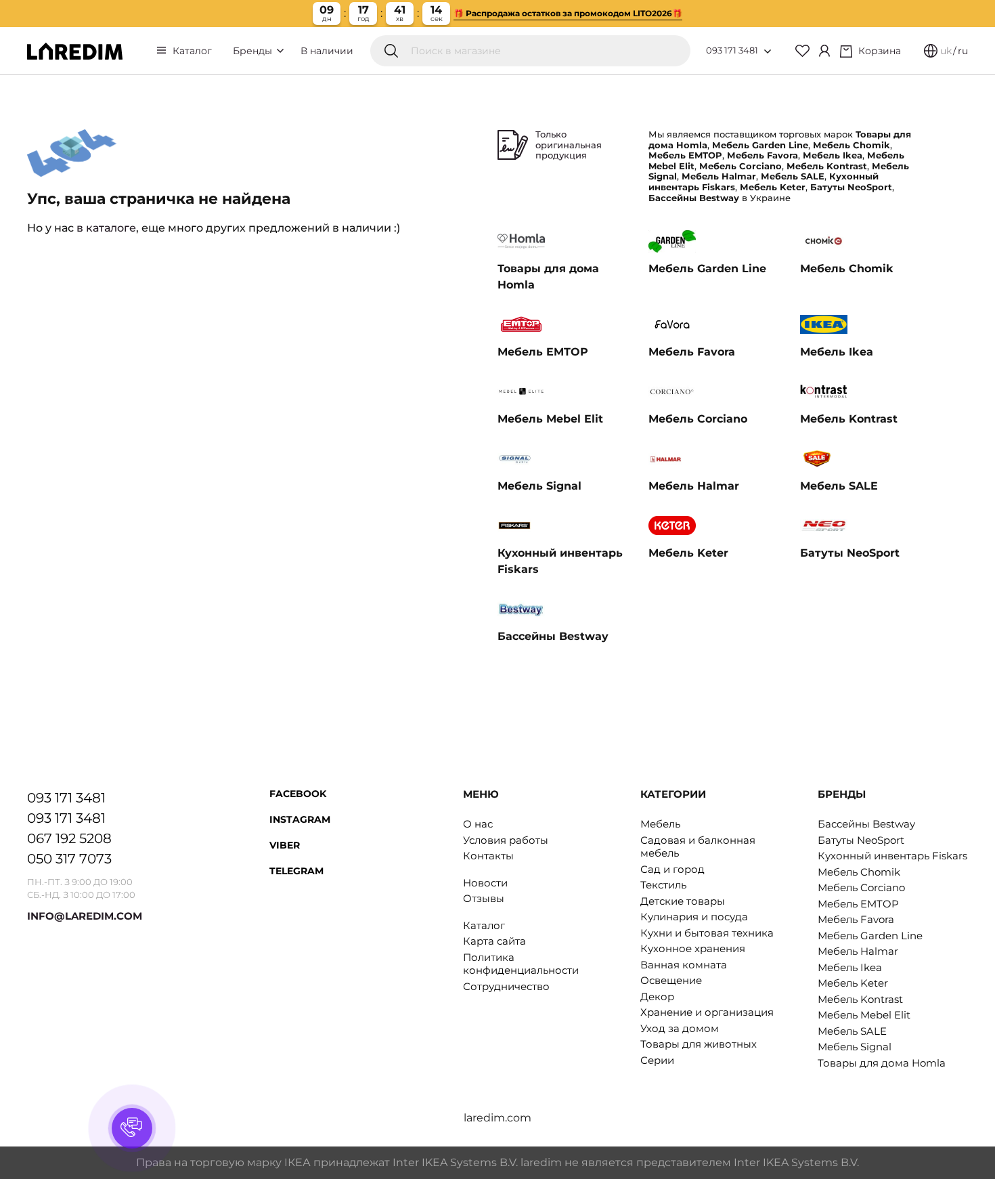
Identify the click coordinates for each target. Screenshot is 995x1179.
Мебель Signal (854, 1046)
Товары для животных (698, 1043)
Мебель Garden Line (870, 935)
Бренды (254, 51)
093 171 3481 (732, 50)
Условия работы (505, 840)
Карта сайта (494, 941)
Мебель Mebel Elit (864, 1014)
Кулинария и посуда (694, 916)
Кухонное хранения (692, 948)
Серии (657, 1060)
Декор (657, 996)
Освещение (671, 980)
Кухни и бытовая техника (707, 932)
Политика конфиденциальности (521, 964)
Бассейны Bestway (866, 823)
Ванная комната (683, 964)
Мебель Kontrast (860, 999)
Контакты (488, 855)
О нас (478, 823)
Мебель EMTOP (858, 903)
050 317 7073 (69, 859)
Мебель (660, 823)
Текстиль (663, 884)
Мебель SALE (852, 1031)
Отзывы (483, 898)
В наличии (327, 51)
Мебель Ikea (850, 967)
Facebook (297, 794)
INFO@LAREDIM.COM (84, 915)
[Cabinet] (824, 51)
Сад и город (672, 869)
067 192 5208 (69, 838)
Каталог (192, 51)
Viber (284, 845)
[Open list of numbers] (767, 51)
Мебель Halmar (858, 951)
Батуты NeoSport (861, 840)
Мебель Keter (853, 983)
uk (946, 51)
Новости (485, 882)
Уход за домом (679, 1028)
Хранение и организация (707, 1012)
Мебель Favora (856, 919)
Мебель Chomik (859, 871)
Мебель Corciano (861, 887)
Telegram (296, 871)
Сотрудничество (506, 986)
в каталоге (106, 227)
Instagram (299, 819)
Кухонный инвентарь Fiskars (892, 855)
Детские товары (682, 901)
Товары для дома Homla (882, 1062)
